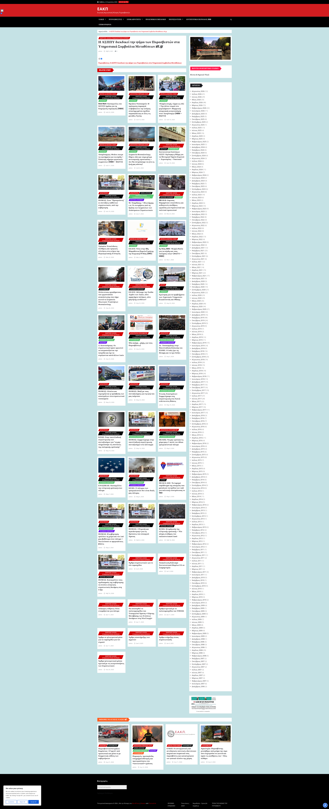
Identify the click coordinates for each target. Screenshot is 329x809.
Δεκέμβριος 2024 (198, 147)
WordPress (135, 803)
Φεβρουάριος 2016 (199, 443)
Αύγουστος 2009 (198, 616)
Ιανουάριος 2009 (198, 636)
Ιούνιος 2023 (197, 197)
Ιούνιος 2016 (197, 432)
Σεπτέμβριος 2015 (199, 454)
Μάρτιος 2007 (197, 678)
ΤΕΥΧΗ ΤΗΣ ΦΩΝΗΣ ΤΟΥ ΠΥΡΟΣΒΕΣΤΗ (219, 804)
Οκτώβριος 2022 (198, 220)
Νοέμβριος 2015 (198, 452)
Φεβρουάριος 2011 (199, 572)
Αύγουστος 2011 (198, 558)
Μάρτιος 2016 (197, 440)
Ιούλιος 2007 (197, 670)
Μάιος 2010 (196, 591)
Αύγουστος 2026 (198, 91)
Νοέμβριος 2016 (198, 418)
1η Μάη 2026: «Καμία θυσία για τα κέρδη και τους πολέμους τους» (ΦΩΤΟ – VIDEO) (171, 252)
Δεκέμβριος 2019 (198, 315)
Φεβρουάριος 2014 (199, 505)
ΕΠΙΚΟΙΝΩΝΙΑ (105, 24)
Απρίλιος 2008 (197, 650)
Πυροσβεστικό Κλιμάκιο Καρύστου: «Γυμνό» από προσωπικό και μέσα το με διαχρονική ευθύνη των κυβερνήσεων (109, 753)
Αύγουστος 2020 (198, 292)
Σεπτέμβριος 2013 (199, 516)
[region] (22, 796)
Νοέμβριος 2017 (198, 385)
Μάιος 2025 (196, 133)
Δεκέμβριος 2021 (198, 248)
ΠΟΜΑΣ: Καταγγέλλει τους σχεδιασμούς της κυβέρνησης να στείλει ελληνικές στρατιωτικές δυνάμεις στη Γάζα (111, 585)
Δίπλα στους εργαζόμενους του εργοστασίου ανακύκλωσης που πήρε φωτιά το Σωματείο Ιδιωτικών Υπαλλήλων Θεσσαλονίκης (109, 298)
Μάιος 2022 (196, 234)
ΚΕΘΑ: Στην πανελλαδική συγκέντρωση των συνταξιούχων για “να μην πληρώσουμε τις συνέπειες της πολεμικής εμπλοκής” (109, 442)
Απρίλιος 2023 (197, 203)
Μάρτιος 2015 (197, 471)
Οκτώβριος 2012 (198, 533)
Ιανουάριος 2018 (198, 379)
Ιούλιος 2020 (197, 295)
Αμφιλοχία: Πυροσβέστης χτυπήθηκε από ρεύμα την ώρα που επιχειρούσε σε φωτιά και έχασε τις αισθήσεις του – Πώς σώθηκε (214, 753)
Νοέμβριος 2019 (198, 317)
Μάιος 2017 (196, 401)
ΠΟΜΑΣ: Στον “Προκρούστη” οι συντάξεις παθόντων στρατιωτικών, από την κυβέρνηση (111, 204)
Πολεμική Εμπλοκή (156, 19)
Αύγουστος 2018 (198, 359)
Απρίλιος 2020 (197, 303)
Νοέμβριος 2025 (198, 116)
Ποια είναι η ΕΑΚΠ (185, 804)
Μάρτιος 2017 (197, 407)
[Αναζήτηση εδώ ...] (231, 20)
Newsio (143, 803)
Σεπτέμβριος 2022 (199, 222)
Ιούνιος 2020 (197, 298)
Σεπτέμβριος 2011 (199, 555)
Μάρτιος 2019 (197, 340)
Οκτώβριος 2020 (198, 287)
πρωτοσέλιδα (200, 711)
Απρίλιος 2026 (197, 102)
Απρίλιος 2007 (197, 675)
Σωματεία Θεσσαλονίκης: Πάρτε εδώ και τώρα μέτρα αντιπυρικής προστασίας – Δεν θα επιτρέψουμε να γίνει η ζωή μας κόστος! (141, 159)
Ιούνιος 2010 (197, 588)
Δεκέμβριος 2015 (198, 449)
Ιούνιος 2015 (197, 463)
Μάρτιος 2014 (197, 502)
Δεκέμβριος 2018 (198, 348)
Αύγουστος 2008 (198, 647)
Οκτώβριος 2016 (198, 421)
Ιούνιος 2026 (197, 97)
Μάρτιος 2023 (197, 206)
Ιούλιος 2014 (197, 491)
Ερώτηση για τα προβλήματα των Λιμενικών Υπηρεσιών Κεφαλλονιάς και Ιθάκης (171, 297)
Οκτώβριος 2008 (198, 644)
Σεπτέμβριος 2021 (199, 256)
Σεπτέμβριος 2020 (199, 290)
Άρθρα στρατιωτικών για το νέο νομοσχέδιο (141, 564)
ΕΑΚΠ (102, 8)
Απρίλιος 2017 (197, 404)
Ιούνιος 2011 (197, 563)
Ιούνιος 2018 (197, 365)
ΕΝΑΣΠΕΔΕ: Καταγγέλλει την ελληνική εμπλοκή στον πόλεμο (110, 488)
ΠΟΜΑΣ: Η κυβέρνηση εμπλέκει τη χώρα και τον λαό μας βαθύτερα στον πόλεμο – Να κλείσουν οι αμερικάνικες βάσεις (111, 539)
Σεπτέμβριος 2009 (199, 614)
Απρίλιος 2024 (197, 169)
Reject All (22, 802)
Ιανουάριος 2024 (198, 178)
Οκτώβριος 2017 (198, 387)
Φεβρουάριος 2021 (199, 276)
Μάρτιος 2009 (197, 630)
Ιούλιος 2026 (197, 94)
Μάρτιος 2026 (197, 105)
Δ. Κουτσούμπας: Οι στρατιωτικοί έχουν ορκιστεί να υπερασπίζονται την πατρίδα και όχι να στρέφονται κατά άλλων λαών (111, 350)
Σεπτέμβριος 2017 (199, 390)
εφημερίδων (207, 711)
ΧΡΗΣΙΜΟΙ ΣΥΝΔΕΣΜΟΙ (171, 804)
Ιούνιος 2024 (197, 164)
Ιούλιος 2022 (197, 228)
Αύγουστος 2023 (198, 192)
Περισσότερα (175, 19)
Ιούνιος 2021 (197, 264)
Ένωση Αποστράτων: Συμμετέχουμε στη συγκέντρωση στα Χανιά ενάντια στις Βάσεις (169, 398)
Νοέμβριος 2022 (198, 217)
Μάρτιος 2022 (197, 239)
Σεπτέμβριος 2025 (199, 122)
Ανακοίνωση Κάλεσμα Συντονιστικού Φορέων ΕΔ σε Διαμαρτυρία (172, 565)
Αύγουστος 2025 (198, 125)
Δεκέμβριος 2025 (198, 113)
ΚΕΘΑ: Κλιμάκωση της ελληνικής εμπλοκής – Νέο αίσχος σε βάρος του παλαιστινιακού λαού (170, 533)
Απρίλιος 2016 (197, 438)
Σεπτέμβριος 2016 (199, 424)
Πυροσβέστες (116, 19)
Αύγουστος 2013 (198, 519)
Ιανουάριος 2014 (198, 507)
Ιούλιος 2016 (197, 429)
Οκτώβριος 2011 (198, 552)
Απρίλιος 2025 (197, 136)
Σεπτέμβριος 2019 (199, 323)
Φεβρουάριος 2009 (199, 633)
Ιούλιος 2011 (197, 561)
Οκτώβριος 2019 (198, 320)
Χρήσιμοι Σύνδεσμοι (105, 793)
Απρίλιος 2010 (197, 594)
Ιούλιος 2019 (197, 329)
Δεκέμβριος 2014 (198, 477)
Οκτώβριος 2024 (198, 153)
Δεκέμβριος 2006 (198, 686)
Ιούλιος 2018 (197, 362)
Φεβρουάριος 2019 (199, 343)
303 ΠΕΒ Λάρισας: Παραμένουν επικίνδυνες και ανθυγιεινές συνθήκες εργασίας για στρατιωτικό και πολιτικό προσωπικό (172, 205)
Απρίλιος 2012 (197, 538)
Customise (11, 802)
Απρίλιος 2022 (197, 236)
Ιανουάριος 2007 (198, 683)
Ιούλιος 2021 (197, 262)
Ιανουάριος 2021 (198, 278)
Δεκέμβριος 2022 (198, 214)
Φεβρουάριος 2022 (199, 242)
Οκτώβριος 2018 (198, 354)
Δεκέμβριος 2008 (198, 639)
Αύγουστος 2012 (198, 535)
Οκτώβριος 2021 (198, 253)
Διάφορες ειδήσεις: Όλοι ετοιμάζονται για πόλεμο (109, 610)
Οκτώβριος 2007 (198, 661)
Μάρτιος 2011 (197, 569)
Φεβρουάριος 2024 (199, 175)
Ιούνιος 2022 (197, 231)
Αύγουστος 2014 (198, 488)
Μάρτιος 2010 (197, 597)
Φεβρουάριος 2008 (199, 656)
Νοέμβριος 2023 (198, 183)
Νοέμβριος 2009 (198, 608)
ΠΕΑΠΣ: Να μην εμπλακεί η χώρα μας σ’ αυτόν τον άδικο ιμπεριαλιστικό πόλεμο (171, 442)
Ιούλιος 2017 (197, 396)
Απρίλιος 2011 (197, 566)
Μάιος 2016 (196, 435)
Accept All (33, 802)
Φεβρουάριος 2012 (199, 544)
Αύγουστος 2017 (198, 393)
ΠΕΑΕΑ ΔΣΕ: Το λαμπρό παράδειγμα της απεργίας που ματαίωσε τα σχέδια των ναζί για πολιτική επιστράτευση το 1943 (172, 488)
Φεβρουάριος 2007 (199, 681)
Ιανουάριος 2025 (198, 144)
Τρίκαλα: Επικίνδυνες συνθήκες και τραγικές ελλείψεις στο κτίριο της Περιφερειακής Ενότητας (109, 250)
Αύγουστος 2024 (198, 158)
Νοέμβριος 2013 (198, 513)
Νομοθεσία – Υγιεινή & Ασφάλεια (200, 804)
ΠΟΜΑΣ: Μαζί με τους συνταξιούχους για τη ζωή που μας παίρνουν (141, 394)
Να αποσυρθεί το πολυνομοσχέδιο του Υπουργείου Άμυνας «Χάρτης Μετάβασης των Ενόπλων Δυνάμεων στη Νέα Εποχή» (141, 613)
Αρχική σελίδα (103, 31)
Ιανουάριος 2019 (198, 345)
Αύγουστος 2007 (198, 667)
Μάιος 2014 (196, 496)
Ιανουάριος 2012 (198, 547)
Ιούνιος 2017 (197, 398)
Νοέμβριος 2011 (198, 549)
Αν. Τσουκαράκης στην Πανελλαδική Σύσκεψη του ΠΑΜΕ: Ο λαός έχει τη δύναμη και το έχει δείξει (170, 349)
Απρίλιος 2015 (197, 468)
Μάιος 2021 (196, 267)
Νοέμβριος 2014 (198, 479)
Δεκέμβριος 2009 (198, 605)
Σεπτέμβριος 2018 (199, 357)
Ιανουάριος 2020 (198, 312)
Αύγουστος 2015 (198, 457)
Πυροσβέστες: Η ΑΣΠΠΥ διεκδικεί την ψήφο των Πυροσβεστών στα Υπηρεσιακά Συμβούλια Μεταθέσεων (140, 63)
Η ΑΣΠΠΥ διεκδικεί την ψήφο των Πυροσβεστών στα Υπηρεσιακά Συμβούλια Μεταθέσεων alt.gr (138, 31)
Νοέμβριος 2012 (198, 530)
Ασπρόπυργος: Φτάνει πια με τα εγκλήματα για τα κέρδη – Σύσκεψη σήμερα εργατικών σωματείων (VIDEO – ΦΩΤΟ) (110, 158)
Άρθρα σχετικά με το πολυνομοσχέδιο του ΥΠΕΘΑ (171, 610)
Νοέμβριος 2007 (198, 658)
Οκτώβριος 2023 (198, 186)
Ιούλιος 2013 (197, 521)
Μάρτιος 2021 (197, 273)
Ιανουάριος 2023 (198, 211)
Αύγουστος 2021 (198, 259)
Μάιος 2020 (196, 301)
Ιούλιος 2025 (197, 127)
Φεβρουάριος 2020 (199, 309)
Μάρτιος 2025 (197, 139)
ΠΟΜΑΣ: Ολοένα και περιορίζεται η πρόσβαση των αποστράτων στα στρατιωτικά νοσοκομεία (111, 395)
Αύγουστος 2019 (198, 326)
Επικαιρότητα (134, 19)
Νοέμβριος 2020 (198, 284)
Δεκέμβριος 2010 (198, 577)
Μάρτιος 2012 (197, 541)
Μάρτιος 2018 (197, 373)
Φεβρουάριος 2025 (199, 141)
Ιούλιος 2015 (197, 460)
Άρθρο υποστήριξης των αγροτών (139, 638)
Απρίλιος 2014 (197, 499)
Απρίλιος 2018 (197, 370)
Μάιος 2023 (196, 200)
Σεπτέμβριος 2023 (199, 189)
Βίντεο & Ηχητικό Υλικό (199, 75)
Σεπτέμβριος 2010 (199, 586)
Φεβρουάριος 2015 (199, 474)
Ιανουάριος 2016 (198, 446)
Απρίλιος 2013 (197, 524)
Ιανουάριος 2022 (198, 245)
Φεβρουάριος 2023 (199, 208)
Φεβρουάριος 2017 (199, 410)
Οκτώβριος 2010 (198, 583)
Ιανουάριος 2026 (198, 111)
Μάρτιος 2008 (197, 653)
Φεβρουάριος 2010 (199, 600)
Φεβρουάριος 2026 (199, 108)
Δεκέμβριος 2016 (198, 415)
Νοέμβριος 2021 (198, 250)
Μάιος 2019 (196, 334)
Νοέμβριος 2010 (198, 580)
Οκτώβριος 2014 (198, 482)
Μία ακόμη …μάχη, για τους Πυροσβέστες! (141, 344)
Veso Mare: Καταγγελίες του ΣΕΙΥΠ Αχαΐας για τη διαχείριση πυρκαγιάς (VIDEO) (111, 106)
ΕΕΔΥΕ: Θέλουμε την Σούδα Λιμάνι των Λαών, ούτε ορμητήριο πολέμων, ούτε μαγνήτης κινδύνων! (141, 296)
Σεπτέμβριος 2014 (199, 485)
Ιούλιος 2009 (197, 619)
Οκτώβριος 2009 (198, 611)
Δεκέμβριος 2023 (198, 181)
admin (100, 51)
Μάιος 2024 (196, 167)
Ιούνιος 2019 (197, 331)
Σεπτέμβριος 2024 (199, 155)
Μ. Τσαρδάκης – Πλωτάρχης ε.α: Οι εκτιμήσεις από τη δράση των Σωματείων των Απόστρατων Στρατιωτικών (141, 207)
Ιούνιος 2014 (197, 494)
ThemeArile (152, 803)
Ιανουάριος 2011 (198, 574)
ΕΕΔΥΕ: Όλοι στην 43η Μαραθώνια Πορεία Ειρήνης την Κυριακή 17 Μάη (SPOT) (141, 251)
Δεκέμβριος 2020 (198, 281)
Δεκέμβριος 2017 (198, 382)
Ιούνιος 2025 (197, 130)
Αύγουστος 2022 (198, 225)
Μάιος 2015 (196, 466)
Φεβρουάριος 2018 (199, 376)
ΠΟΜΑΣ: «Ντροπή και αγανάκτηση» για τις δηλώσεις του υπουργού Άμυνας (139, 533)
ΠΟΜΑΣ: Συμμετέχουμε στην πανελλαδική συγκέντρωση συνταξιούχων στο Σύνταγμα (141, 442)
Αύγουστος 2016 (198, 426)
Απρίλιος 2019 (197, 337)
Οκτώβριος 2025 (198, 119)
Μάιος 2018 (196, 368)
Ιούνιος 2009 (197, 622)
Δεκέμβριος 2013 (198, 510)
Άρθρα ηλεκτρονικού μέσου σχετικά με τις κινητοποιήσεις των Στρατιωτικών (111, 663)
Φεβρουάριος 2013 (199, 527)
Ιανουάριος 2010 (198, 602)
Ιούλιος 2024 (197, 161)
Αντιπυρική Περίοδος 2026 (198, 19)
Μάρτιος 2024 (197, 172)
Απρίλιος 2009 (197, 628)
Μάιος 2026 (196, 99)
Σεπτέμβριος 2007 (199, 664)
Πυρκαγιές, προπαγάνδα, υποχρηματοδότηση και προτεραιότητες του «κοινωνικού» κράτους (143, 760)
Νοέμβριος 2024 (198, 150)
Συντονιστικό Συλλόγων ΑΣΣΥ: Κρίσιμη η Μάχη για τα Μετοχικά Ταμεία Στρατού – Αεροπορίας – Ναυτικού (171, 156)
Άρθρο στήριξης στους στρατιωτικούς (169, 638)
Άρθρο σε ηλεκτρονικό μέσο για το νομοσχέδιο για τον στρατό (110, 640)
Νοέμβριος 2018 (198, 351)
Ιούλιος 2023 (197, 194)
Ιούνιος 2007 (197, 672)
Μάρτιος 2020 (197, 306)
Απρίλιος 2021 (197, 270)
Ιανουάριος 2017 (198, 412)
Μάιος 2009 (196, 625)
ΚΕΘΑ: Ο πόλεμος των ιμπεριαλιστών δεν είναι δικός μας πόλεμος (142, 491)
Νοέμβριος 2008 (198, 642)
